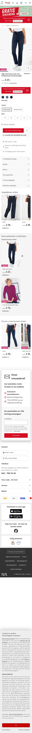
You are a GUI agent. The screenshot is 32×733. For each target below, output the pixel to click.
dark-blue (4, 100)
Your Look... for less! (9, 480)
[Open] (29, 20)
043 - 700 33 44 (8, 473)
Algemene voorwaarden (13, 557)
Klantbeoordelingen (9, 186)
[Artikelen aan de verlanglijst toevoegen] (27, 130)
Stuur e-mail (9, 453)
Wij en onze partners (8, 638)
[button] (2, 3)
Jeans (8, 25)
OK (16, 725)
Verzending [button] (13, 83)
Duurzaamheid (8, 175)
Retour (5, 170)
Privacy (24, 557)
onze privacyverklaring (16, 714)
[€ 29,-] (11, 207)
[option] (2, 97)
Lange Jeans (14, 25)
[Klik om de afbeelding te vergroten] (28, 68)
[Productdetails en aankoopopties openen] (18, 265)
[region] (16, 681)
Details (5, 164)
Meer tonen (17, 431)
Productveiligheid (9, 180)
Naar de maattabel (9, 124)
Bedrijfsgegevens (22, 561)
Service (4, 485)
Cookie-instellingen (24, 730)
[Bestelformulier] (21, 3)
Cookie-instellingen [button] (16, 569)
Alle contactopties (11, 458)
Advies (4, 491)
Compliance (22, 565)
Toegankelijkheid (10, 561)
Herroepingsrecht (11, 565)
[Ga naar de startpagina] (7, 3)
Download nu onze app (16, 507)
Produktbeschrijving (9, 159)
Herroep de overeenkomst (16, 552)
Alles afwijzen (6, 730)
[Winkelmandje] (30, 3)
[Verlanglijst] (25, 3)
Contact (4, 447)
